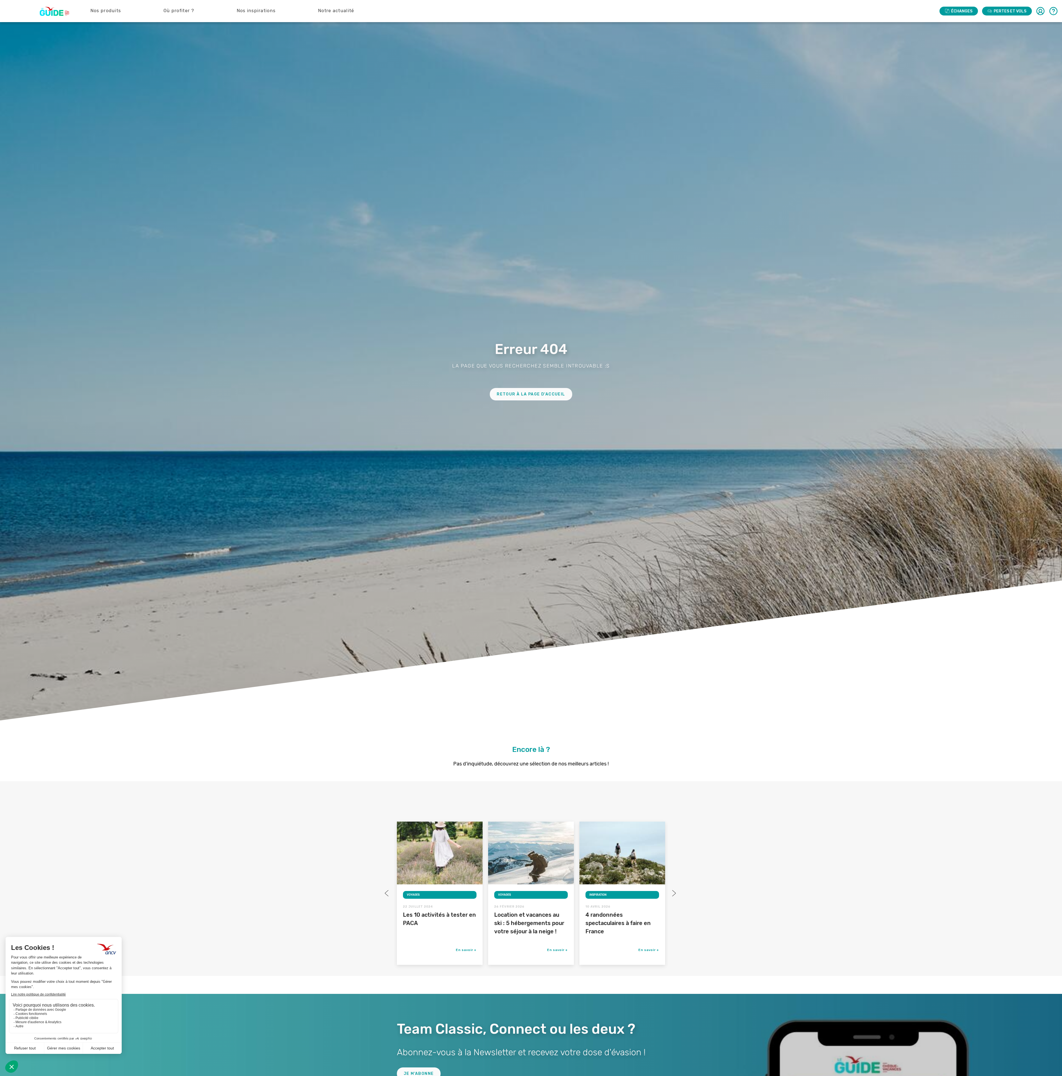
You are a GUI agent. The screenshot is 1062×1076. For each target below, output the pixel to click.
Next (673, 893)
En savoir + (466, 950)
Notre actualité (336, 10)
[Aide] (1053, 11)
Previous (387, 893)
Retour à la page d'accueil (531, 394)
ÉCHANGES (961, 11)
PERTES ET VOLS (1010, 11)
